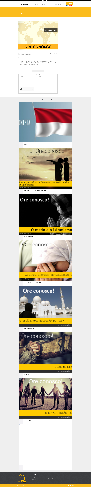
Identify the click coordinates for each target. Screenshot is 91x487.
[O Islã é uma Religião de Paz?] (45, 306)
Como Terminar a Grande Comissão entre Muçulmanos (35, 190)
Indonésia (26, 144)
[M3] (23, 4)
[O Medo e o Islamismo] (45, 214)
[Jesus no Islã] (45, 352)
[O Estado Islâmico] (45, 398)
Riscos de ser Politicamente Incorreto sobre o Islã (38, 479)
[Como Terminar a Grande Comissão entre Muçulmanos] (45, 168)
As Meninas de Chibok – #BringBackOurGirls (33, 282)
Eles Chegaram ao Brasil (29, 466)
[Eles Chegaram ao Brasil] (45, 444)
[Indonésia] (45, 122)
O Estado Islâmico (27, 420)
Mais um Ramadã (34, 476)
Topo (45, 485)
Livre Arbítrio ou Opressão (36, 477)
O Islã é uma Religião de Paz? (30, 328)
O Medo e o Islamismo (28, 236)
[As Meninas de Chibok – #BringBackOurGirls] (45, 260)
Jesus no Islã (26, 374)
